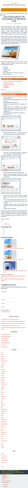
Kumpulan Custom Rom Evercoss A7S (10, 319)
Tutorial (2, 438)
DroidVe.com (12, 470)
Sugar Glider (4, 432)
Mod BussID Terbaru (6, 336)
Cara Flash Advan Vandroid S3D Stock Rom (13, 92)
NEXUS (2, 413)
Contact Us (4, 456)
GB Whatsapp (4, 384)
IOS (2, 394)
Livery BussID (5, 338)
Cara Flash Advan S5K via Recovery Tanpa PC (14, 248)
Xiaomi (2, 445)
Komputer (3, 396)
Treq (2, 436)
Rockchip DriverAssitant (9, 84)
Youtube (3, 447)
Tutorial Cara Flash (6, 334)
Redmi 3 (3, 417)
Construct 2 (3, 371)
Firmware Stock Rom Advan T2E (11, 81)
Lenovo (2, 398)
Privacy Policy (5, 460)
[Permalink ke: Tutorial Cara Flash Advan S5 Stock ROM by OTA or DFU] (10, 265)
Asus (2, 367)
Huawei (2, 388)
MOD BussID (4, 411)
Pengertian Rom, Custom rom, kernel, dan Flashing (13, 323)
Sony (2, 428)
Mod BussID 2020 (6, 342)
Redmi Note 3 (4, 421)
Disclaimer (4, 458)
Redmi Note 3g (4, 424)
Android (3, 358)
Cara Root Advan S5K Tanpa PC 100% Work (13, 259)
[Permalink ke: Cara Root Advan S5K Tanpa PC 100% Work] (10, 254)
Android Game (4, 360)
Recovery (4, 345)
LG (1, 400)
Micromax (3, 405)
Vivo (2, 443)
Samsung (3, 426)
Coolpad (3, 373)
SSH (2, 430)
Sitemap (3, 462)
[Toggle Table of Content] (2, 221)
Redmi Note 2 (4, 419)
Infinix (2, 392)
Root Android (5, 347)
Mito (2, 407)
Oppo (2, 415)
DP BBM (3, 377)
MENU (24, 9)
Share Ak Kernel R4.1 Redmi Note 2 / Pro (11, 325)
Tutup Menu (5, 486)
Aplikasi (3, 365)
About (3, 453)
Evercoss (3, 379)
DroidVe (14, 3)
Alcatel (2, 356)
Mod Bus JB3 (5, 340)
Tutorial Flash (4, 440)
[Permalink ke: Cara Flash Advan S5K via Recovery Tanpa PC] (10, 243)
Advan (6, 274)
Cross (2, 375)
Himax (2, 386)
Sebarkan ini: (6, 223)
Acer (2, 352)
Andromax (3, 363)
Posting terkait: (7, 224)
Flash (13, 274)
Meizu (2, 403)
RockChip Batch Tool (8, 83)
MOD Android (4, 409)
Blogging (3, 369)
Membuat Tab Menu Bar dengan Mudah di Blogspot (13, 321)
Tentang (3, 434)
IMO (2, 390)
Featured (3, 382)
